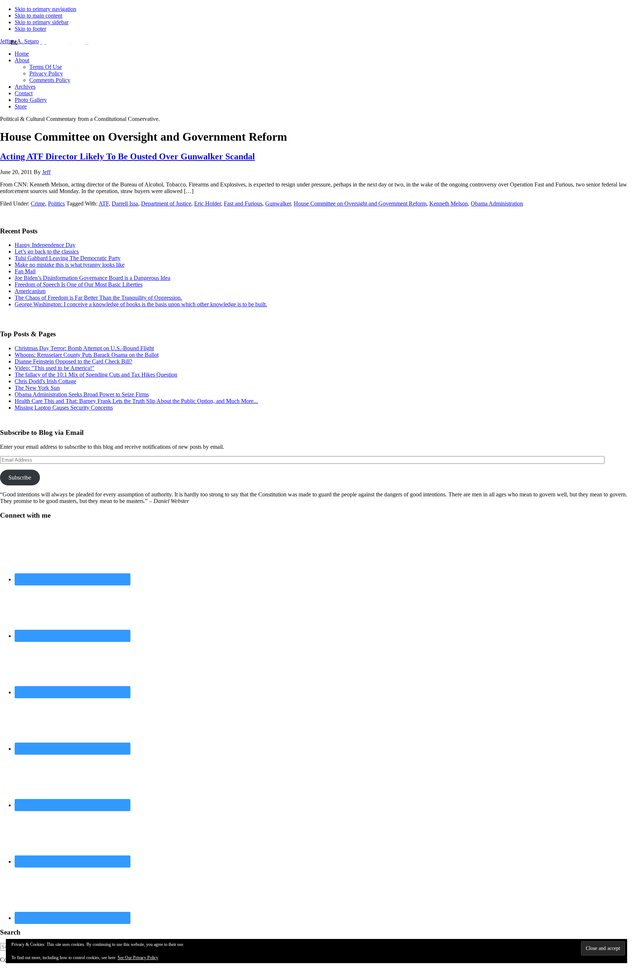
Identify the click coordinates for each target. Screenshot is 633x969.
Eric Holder (207, 203)
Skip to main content (38, 15)
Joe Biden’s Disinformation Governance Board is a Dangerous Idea (92, 278)
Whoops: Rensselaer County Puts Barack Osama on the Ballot (87, 355)
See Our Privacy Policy (138, 957)
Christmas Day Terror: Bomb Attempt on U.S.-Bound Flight (84, 348)
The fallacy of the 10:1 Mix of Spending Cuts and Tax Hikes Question (96, 374)
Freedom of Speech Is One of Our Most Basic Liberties (78, 284)
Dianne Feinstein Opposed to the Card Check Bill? (73, 361)
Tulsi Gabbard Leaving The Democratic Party (68, 258)
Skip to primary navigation (45, 9)
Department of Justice (166, 203)
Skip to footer (30, 29)
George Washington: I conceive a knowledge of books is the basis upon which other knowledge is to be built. (141, 304)
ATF (104, 203)
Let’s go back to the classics (47, 251)
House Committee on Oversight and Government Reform (360, 203)
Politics (56, 203)
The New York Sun (37, 388)
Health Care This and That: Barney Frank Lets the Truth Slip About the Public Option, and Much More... (136, 401)
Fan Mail (25, 271)
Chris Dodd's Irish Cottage (45, 381)
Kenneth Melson (448, 203)
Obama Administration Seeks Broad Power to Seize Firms (82, 394)
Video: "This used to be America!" (55, 368)
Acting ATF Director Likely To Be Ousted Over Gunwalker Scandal (127, 156)
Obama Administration (497, 203)
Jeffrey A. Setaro (19, 41)
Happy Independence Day (45, 245)
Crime (38, 203)
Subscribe (19, 477)
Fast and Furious (243, 203)
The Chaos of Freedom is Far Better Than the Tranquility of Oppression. (98, 298)
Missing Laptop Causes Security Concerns (64, 407)
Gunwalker (278, 203)
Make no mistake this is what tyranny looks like (70, 265)
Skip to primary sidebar (42, 22)
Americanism (30, 291)
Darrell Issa (125, 203)
